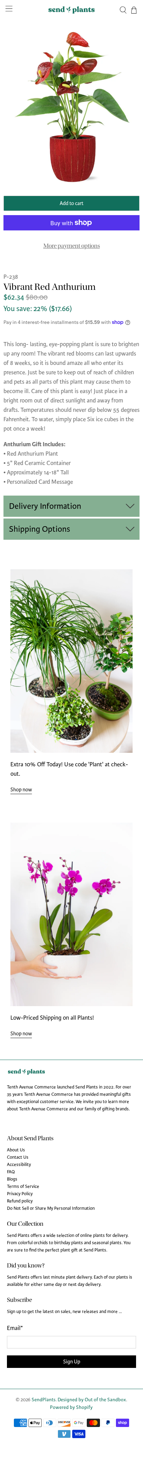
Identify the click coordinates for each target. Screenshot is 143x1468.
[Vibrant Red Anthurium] (71, 106)
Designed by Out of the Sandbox (92, 1400)
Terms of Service (23, 1186)
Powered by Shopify (71, 1407)
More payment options (71, 246)
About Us (16, 1150)
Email (15, 1328)
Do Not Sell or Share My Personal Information (51, 1208)
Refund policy (20, 1201)
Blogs (12, 1179)
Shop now (21, 789)
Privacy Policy (20, 1194)
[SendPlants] (71, 10)
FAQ (11, 1172)
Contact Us (17, 1157)
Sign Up (71, 1362)
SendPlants (44, 1400)
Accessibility (19, 1164)
